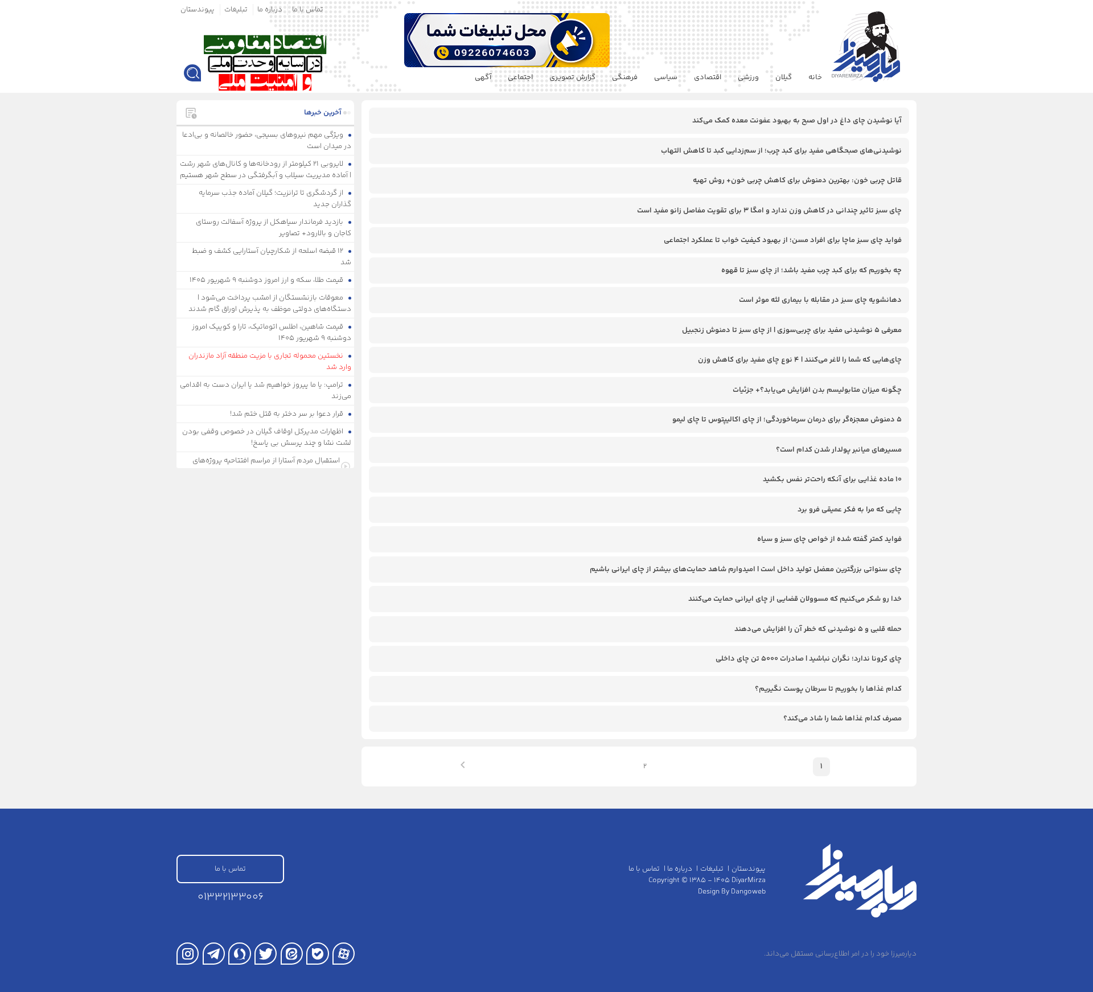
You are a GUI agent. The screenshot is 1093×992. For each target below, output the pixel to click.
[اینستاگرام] (187, 953)
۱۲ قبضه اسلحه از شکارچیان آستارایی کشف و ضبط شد (272, 256)
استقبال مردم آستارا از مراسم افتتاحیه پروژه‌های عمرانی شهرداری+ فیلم (266, 466)
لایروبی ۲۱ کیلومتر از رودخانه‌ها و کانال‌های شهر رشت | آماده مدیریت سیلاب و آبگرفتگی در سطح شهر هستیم (266, 169)
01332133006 (231, 897)
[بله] (317, 953)
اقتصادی (707, 77)
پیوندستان (197, 9)
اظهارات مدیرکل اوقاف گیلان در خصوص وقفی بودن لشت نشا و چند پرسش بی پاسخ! (267, 437)
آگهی (483, 77)
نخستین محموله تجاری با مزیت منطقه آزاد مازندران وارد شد (270, 361)
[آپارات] (343, 953)
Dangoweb (748, 891)
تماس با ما (307, 9)
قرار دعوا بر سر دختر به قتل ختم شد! (287, 414)
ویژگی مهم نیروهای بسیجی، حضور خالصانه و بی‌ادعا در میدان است (267, 140)
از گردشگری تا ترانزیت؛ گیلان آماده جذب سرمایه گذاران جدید (275, 198)
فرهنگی (625, 77)
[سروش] (239, 953)
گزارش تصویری (572, 77)
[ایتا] (292, 953)
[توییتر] (265, 953)
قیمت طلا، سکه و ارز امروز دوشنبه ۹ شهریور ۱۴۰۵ (267, 280)
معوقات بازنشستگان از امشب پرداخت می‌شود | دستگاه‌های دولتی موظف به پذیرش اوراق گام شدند (269, 303)
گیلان (783, 77)
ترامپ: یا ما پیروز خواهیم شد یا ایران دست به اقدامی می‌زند (266, 390)
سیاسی (665, 77)
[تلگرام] (214, 953)
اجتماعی (520, 77)
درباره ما (269, 9)
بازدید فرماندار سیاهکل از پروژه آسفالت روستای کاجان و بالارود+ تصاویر (274, 227)
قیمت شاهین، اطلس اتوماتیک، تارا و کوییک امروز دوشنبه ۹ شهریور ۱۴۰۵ (272, 332)
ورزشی (748, 77)
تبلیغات (236, 9)
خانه (815, 77)
